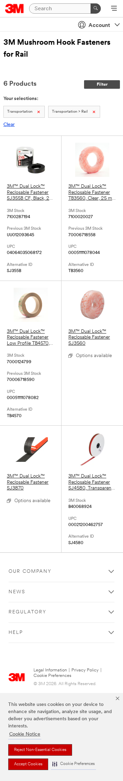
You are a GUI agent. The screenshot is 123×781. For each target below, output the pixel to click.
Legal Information (50, 670)
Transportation (19, 112)
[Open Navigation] (114, 9)
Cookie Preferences (52, 675)
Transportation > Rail (70, 112)
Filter (102, 84)
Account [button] (99, 25)
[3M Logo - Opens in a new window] (14, 8)
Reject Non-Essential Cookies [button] (40, 750)
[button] (73, 764)
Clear (9, 124)
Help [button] (16, 632)
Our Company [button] (30, 571)
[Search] (96, 8)
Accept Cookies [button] (28, 764)
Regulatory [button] (27, 612)
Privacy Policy (85, 670)
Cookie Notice (24, 734)
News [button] (17, 592)
